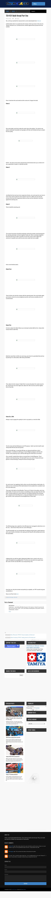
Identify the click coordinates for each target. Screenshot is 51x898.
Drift (10, 597)
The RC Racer (14, 889)
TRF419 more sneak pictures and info (13, 737)
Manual (39, 20)
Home (7, 11)
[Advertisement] (36, 781)
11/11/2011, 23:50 (17, 605)
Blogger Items (23, 889)
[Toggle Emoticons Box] (5, 632)
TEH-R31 (15, 597)
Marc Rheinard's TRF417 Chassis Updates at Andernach (22, 634)
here (17, 594)
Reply (10, 611)
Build (13, 11)
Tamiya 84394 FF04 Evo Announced (12, 756)
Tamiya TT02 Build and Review (12, 774)
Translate (37, 708)
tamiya (12, 597)
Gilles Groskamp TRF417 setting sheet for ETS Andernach (22, 637)
